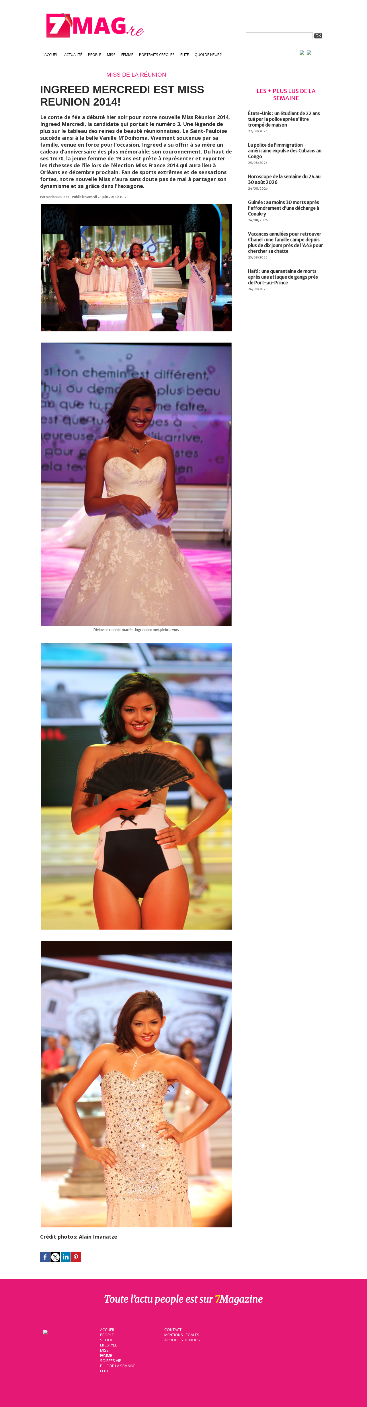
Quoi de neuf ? (208, 54)
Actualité (73, 54)
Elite (184, 54)
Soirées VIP (110, 1360)
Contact (172, 1329)
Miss (111, 54)
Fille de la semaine (117, 1365)
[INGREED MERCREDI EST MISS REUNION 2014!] (136, 207)
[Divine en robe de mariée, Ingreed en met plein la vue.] (136, 345)
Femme (127, 54)
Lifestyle (108, 1345)
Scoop (107, 1339)
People (94, 54)
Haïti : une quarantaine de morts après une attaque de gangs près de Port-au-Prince (283, 276)
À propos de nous (182, 1339)
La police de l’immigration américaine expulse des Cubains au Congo (284, 150)
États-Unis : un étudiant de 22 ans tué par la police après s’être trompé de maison (284, 119)
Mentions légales (181, 1334)
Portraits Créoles (157, 54)
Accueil (51, 54)
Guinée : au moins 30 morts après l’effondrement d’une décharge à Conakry (283, 208)
